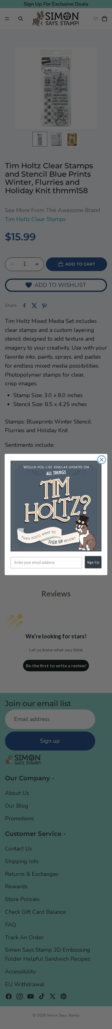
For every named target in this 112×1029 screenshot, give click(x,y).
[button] (56, 506)
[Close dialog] (102, 460)
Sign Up (93, 562)
